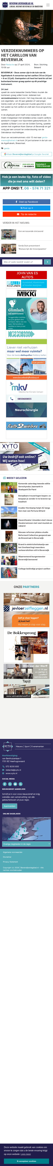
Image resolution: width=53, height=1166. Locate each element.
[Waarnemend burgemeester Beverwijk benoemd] (9, 560)
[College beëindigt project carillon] (9, 572)
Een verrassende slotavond (30, 231)
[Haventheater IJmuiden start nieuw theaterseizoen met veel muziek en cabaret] (9, 524)
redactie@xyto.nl (13, 770)
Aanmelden (9, 806)
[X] (10, 784)
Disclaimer (7, 857)
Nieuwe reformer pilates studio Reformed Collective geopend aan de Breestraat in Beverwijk (34, 535)
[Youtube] (15, 784)
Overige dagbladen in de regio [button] (17, 844)
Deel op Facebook (28, 201)
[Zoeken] (47, 262)
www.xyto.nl (11, 773)
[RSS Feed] (21, 784)
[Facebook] (4, 784)
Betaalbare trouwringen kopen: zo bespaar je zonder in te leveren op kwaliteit (34, 499)
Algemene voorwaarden (12, 852)
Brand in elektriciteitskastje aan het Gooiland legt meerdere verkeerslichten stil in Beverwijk (33, 547)
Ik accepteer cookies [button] (26, 1161)
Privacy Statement (10, 862)
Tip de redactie (28, 214)
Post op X (28, 208)
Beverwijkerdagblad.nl (21, 3)
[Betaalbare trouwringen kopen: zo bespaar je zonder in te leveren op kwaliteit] (9, 499)
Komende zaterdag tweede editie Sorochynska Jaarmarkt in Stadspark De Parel (34, 486)
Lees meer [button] (26, 1154)
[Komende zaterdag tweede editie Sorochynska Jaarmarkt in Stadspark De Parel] (9, 487)
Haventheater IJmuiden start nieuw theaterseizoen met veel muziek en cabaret (35, 523)
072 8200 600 (12, 766)
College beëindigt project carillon (34, 569)
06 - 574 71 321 (37, 188)
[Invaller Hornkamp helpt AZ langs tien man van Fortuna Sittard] (9, 511)
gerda (6, 148)
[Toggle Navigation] (48, 5)
